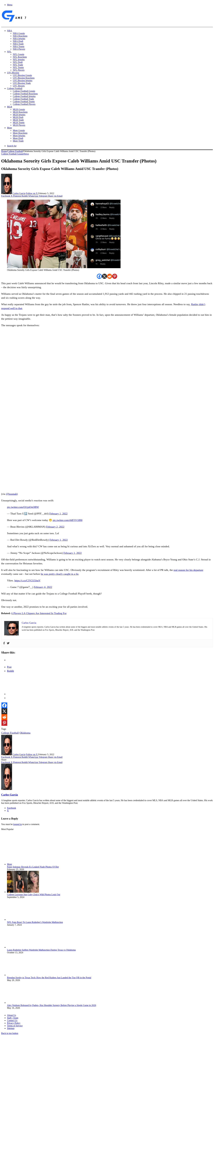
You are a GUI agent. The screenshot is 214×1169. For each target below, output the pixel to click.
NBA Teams (18, 46)
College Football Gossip (24, 91)
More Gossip (19, 130)
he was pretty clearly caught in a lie (59, 573)
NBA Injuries (19, 38)
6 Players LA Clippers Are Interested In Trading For (39, 613)
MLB (9, 107)
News (26, 154)
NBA (9, 30)
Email (39, 1137)
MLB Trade (18, 120)
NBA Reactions (20, 36)
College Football (14, 88)
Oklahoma (25, 732)
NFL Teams (18, 67)
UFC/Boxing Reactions (24, 78)
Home (4, 151)
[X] (104, 276)
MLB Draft (18, 117)
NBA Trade (18, 44)
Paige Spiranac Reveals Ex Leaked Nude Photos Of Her (33, 867)
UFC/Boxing (13, 72)
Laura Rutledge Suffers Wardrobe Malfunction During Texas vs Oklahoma (41, 950)
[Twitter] (8, 643)
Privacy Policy (13, 1023)
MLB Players (19, 125)
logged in (17, 824)
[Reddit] (109, 276)
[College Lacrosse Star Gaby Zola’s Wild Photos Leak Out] (23, 892)
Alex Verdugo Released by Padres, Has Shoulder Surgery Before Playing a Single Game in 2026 (51, 1005)
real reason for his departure (188, 570)
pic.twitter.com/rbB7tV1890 (67, 520)
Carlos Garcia (19, 193)
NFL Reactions (20, 57)
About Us (11, 1015)
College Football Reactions (25, 93)
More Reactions (20, 133)
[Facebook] (99, 276)
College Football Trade (23, 99)
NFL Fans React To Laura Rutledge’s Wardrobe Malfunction (35, 922)
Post (9, 666)
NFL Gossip (18, 54)
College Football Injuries (24, 96)
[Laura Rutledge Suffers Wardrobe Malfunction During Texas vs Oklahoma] (23, 947)
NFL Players (18, 70)
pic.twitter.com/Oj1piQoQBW (23, 507)
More (9, 128)
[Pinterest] (114, 276)
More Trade (18, 141)
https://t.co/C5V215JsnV (27, 580)
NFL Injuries (19, 59)
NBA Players (19, 49)
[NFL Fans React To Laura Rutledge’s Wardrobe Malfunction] (23, 919)
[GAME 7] (13, 22)
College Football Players (24, 104)
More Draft (18, 138)
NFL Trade (18, 65)
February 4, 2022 (43, 587)
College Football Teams (24, 101)
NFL (9, 51)
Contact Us (12, 1020)
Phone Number (64, 1137)
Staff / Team (12, 1018)
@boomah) (12, 493)
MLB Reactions (20, 112)
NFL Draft (18, 62)
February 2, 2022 (55, 526)
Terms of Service (15, 1025)
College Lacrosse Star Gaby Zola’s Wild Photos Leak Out (33, 894)
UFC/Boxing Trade (22, 83)
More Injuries (19, 135)
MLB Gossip (19, 109)
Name (19, 1137)
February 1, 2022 (58, 513)
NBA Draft (18, 41)
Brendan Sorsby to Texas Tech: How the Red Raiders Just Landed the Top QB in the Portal (49, 977)
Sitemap (10, 1028)
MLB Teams (18, 122)
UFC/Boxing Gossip (22, 75)
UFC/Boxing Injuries (22, 80)
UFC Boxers (19, 86)
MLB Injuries (19, 114)
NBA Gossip (19, 33)
